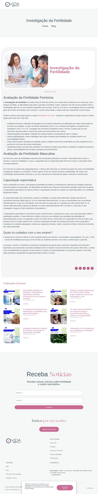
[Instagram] (55, 467)
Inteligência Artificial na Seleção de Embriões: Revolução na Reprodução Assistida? (35, 330)
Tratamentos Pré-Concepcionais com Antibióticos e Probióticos (82, 329)
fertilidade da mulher (47, 116)
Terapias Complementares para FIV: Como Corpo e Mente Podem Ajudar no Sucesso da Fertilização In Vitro (82, 293)
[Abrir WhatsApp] (93, 489)
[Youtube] (59, 467)
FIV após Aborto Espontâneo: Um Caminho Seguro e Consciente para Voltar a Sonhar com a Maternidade (81, 312)
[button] (31, 4)
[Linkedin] (63, 467)
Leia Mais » (26, 304)
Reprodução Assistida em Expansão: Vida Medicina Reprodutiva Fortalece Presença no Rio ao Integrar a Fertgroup (34, 294)
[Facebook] (51, 467)
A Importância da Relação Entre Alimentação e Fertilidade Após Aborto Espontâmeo (35, 311)
